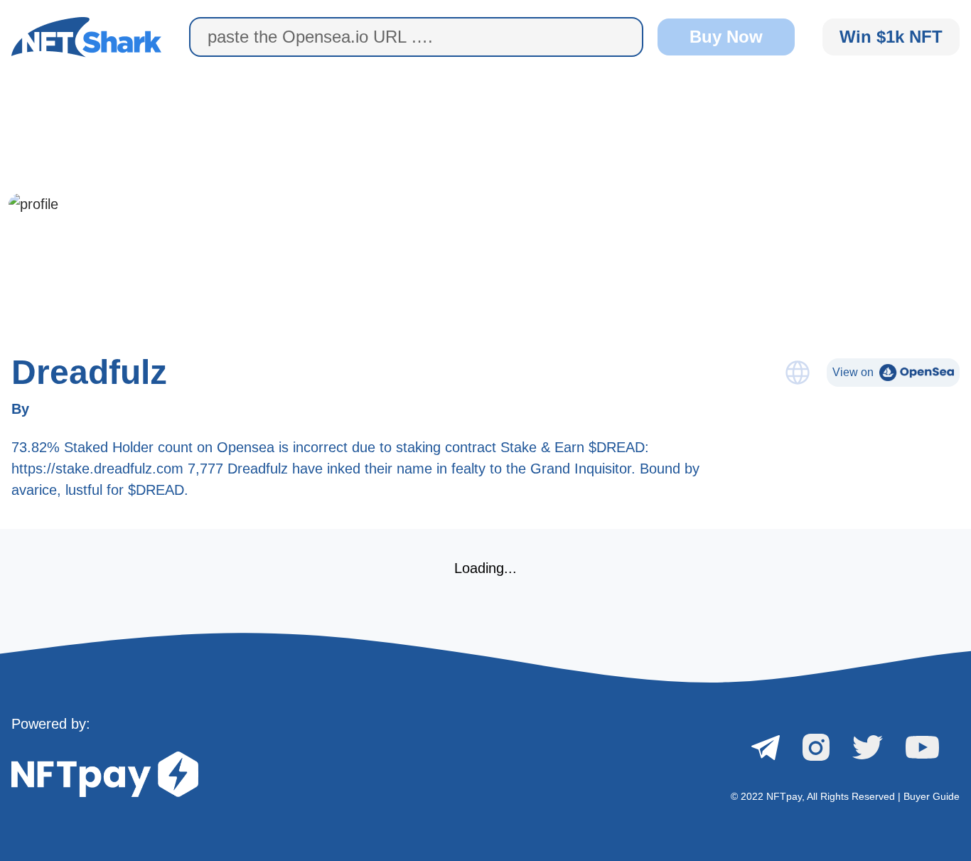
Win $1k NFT (891, 36)
